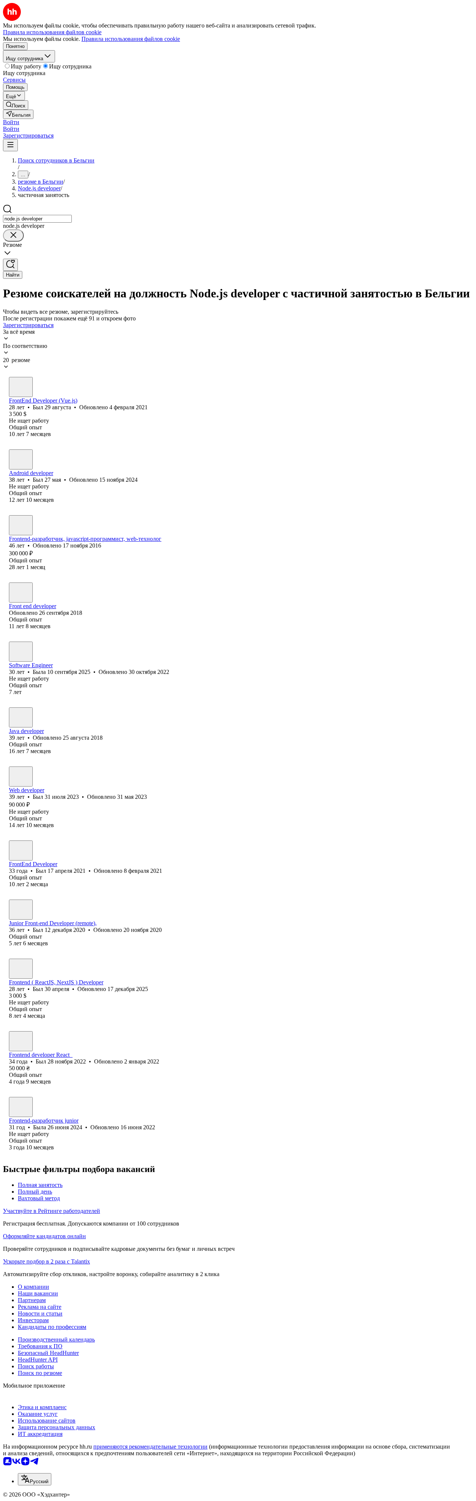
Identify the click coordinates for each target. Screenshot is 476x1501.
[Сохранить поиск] (10, 265)
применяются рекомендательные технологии (150, 1446)
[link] (15, 105)
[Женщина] (21, 592)
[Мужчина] (21, 387)
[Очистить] (13, 235)
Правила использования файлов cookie (130, 39)
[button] (11, 122)
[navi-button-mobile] (10, 145)
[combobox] (37, 219)
